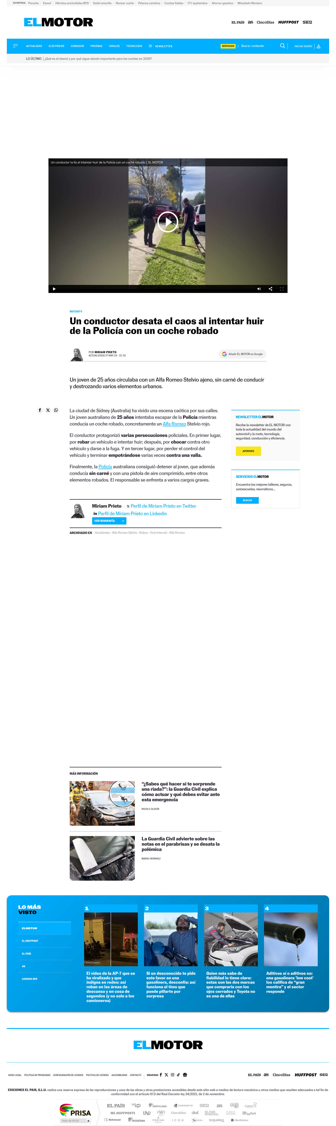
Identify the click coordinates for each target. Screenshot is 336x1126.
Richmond (113, 1120)
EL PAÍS (26, 953)
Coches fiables (174, 3)
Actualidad (34, 46)
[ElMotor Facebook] (161, 1075)
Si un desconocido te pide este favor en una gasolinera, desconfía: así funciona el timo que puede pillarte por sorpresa (170, 985)
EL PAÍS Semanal (212, 1113)
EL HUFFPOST (30, 940)
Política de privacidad (37, 1075)
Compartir (270, 289)
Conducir (77, 46)
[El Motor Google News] (185, 1075)
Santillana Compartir (183, 1106)
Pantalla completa (282, 289)
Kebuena (245, 1113)
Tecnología (134, 46)
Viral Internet (158, 533)
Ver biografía (104, 520)
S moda (196, 1120)
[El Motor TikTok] (178, 1075)
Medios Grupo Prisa (75, 1120)
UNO (147, 1113)
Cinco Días (178, 1113)
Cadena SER (203, 1106)
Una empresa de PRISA (75, 1109)
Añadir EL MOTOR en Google (246, 354)
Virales (114, 46)
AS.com (217, 1106)
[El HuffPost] (288, 22)
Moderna (135, 1120)
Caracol (249, 1106)
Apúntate (248, 451)
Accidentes (102, 533)
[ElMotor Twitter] (166, 1075)
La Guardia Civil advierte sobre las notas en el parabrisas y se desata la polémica (181, 844)
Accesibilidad (119, 1075)
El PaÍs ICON (177, 1120)
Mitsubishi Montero (249, 3)
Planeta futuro (229, 1113)
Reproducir (168, 222)
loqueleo (217, 1120)
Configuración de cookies (68, 1075)
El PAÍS (116, 1106)
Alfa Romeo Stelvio (124, 533)
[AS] (250, 22)
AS (23, 966)
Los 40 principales (137, 1106)
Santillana (159, 1106)
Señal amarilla (102, 3)
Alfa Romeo (174, 424)
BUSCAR (247, 500)
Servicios (228, 46)
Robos (143, 533)
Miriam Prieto (106, 352)
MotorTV (76, 311)
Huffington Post (122, 1113)
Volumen (259, 289)
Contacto (135, 1075)
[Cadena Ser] (307, 22)
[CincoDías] (265, 22)
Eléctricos (56, 46)
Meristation (239, 1120)
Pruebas (97, 46)
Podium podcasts (158, 1120)
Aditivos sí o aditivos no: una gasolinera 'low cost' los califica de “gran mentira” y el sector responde (290, 982)
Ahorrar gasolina (223, 3)
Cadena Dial (195, 1113)
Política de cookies (97, 1075)
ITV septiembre (198, 3)
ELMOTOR (29, 928)
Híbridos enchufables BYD (73, 3)
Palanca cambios (149, 3)
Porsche (33, 3)
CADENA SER (29, 978)
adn (232, 1106)
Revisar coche (125, 3)
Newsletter (163, 46)
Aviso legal (14, 1075)
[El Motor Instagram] (172, 1075)
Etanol (47, 3)
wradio (160, 1113)
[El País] (238, 22)
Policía (105, 466)
